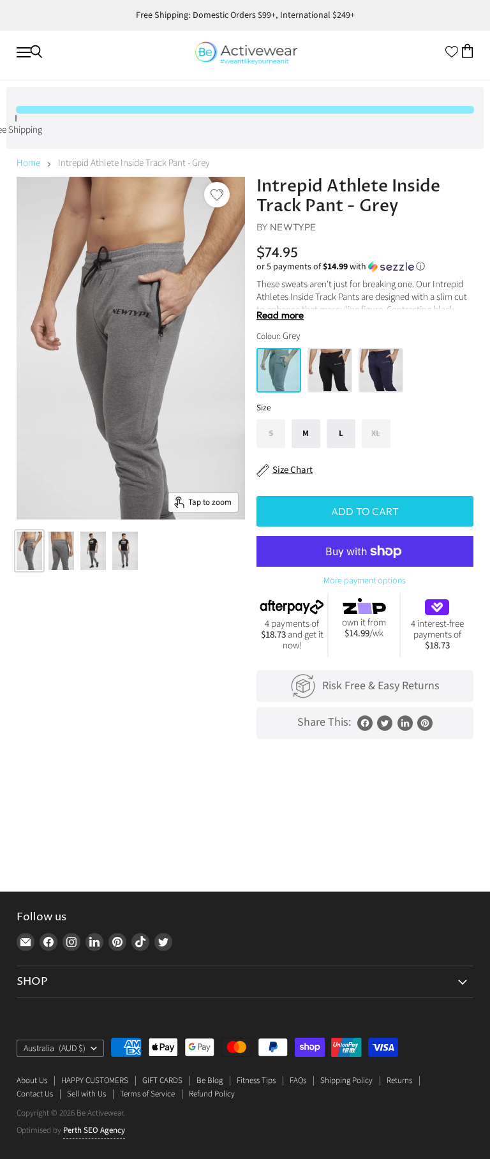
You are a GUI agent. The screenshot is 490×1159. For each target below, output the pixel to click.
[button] (364, 266)
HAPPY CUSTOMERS (94, 1080)
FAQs (298, 1080)
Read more (280, 315)
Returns (399, 1080)
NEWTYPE (293, 227)
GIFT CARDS (162, 1080)
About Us (32, 1080)
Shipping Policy (346, 1080)
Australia (54, 1048)
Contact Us (35, 1094)
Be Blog (210, 1080)
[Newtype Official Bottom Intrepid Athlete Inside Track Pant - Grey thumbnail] (29, 550)
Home (28, 163)
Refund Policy (212, 1094)
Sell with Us (86, 1094)
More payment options (364, 581)
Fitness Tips (256, 1080)
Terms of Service (147, 1094)
